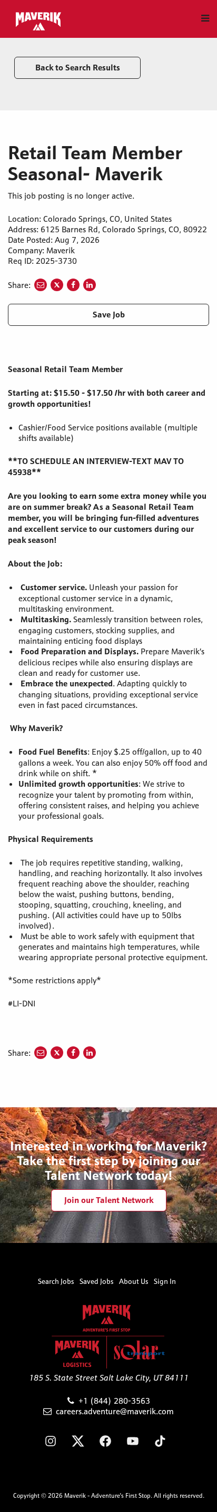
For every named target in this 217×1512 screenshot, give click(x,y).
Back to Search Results (77, 67)
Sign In (165, 1281)
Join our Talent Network (108, 1200)
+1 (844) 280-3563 (114, 1400)
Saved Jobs (97, 1281)
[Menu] (205, 18)
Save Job (109, 314)
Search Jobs (56, 1281)
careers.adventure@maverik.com (115, 1411)
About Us (134, 1281)
